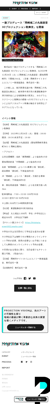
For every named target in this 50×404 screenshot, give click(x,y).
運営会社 (5, 383)
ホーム (38, 12)
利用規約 (5, 379)
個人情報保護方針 (8, 375)
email (34, 278)
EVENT (14, 8)
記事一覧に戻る (25, 288)
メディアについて (27, 352)
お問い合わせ (6, 387)
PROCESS (24, 8)
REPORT (35, 8)
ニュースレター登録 (28, 356)
